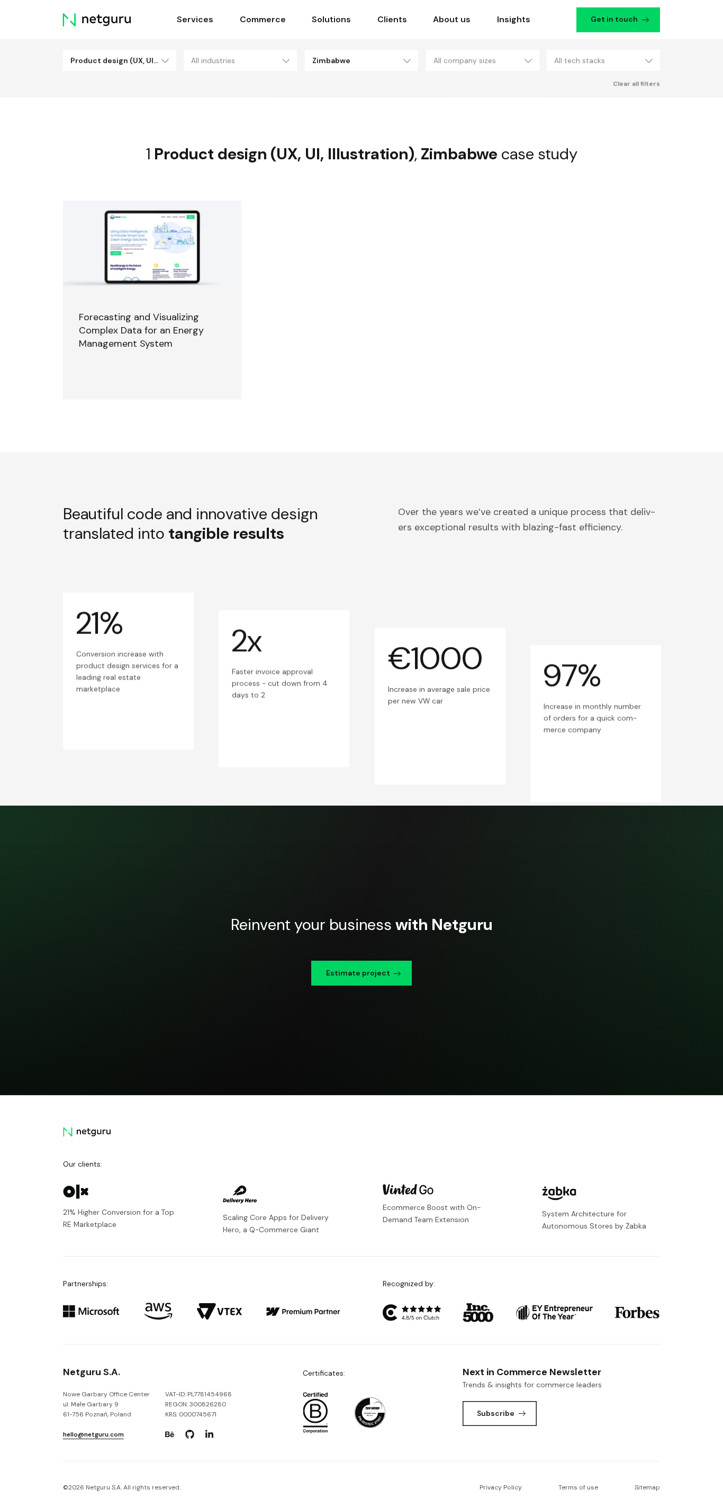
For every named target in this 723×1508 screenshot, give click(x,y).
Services (195, 19)
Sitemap (647, 1487)
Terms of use (578, 1487)
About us (452, 19)
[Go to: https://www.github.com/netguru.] (189, 1434)
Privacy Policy (501, 1487)
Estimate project (358, 973)
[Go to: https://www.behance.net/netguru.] (170, 1434)
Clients (392, 19)
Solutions (331, 19)
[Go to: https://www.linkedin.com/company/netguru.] (209, 1434)
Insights (513, 19)
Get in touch (614, 19)
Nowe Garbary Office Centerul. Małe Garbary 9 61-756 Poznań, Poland (106, 1404)
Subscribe (495, 1413)
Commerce (263, 19)
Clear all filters (636, 83)
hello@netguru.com (93, 1434)
